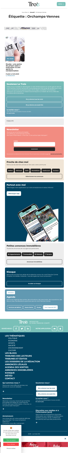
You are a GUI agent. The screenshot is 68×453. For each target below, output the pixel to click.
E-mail (16, 141)
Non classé (10, 58)
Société (11, 345)
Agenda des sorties (16, 367)
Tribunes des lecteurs (18, 356)
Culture (12, 350)
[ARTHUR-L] (34, 444)
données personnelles (56, 154)
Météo (8, 376)
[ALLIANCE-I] (25, 33)
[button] (65, 439)
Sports (11, 343)
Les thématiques (15, 336)
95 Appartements (14, 254)
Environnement (15, 348)
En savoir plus (11, 113)
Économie (12, 341)
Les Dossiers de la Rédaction (22, 362)
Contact (10, 379)
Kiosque (10, 373)
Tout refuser (11, 444)
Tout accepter (11, 440)
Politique (12, 338)
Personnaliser (11, 448)
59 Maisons (38, 254)
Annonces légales (16, 364)
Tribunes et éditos (16, 359)
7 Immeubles (27, 254)
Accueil (32, 12)
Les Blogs (11, 353)
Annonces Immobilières (19, 370)
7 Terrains (48, 254)
